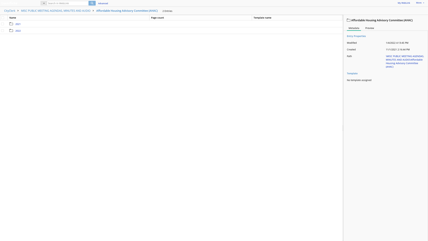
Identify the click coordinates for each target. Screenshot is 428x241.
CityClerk (10, 11)
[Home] (17, 3)
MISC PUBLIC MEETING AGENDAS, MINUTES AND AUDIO (56, 11)
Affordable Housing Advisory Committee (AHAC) (127, 11)
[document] (385, 128)
